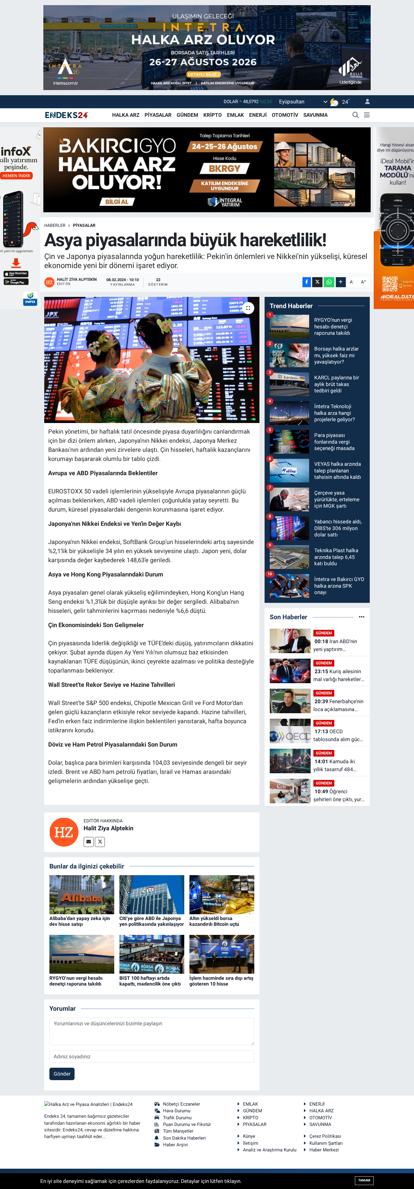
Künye (249, 1136)
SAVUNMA (315, 115)
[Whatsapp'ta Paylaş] (329, 282)
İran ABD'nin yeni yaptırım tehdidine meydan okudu (335, 645)
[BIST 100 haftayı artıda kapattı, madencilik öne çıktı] (151, 954)
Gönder (62, 1074)
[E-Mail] (89, 842)
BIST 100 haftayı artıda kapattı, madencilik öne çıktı (150, 981)
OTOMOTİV (285, 115)
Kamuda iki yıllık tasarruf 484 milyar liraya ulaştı (334, 765)
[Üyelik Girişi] (365, 101)
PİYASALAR (158, 115)
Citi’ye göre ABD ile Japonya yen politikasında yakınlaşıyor (151, 921)
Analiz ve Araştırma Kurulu (269, 1150)
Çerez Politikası (325, 1136)
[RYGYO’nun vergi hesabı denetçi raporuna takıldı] (81, 954)
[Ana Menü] (367, 115)
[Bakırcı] (207, 169)
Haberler (54, 225)
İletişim (250, 1143)
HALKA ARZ (125, 115)
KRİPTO (212, 115)
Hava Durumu (176, 1110)
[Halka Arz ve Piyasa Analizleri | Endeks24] (67, 114)
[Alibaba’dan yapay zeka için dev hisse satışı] (81, 894)
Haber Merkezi (324, 1150)
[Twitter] (100, 842)
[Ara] (356, 115)
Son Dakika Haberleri (184, 1138)
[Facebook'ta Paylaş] (306, 282)
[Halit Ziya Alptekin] (63, 832)
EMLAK (235, 115)
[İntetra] (207, 47)
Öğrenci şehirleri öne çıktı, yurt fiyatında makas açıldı (338, 795)
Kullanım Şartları (326, 1143)
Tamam (364, 1180)
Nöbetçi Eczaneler (181, 1104)
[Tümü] (362, 617)
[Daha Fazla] (341, 282)
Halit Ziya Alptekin (108, 828)
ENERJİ (258, 115)
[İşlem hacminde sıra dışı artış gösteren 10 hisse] (221, 954)
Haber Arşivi (175, 1144)
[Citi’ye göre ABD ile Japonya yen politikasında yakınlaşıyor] (151, 894)
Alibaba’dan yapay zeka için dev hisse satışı (79, 921)
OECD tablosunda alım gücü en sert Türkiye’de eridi (338, 735)
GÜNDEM (187, 115)
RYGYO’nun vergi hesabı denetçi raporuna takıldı (75, 981)
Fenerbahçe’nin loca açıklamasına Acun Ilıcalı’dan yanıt (338, 705)
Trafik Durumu (177, 1117)
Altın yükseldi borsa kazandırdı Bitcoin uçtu (214, 921)
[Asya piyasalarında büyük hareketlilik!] (152, 360)
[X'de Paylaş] (317, 282)
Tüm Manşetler (178, 1131)
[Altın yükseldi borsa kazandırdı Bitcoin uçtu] (221, 894)
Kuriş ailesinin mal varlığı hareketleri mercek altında (337, 675)
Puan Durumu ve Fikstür (187, 1124)
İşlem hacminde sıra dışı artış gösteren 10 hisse (221, 981)
